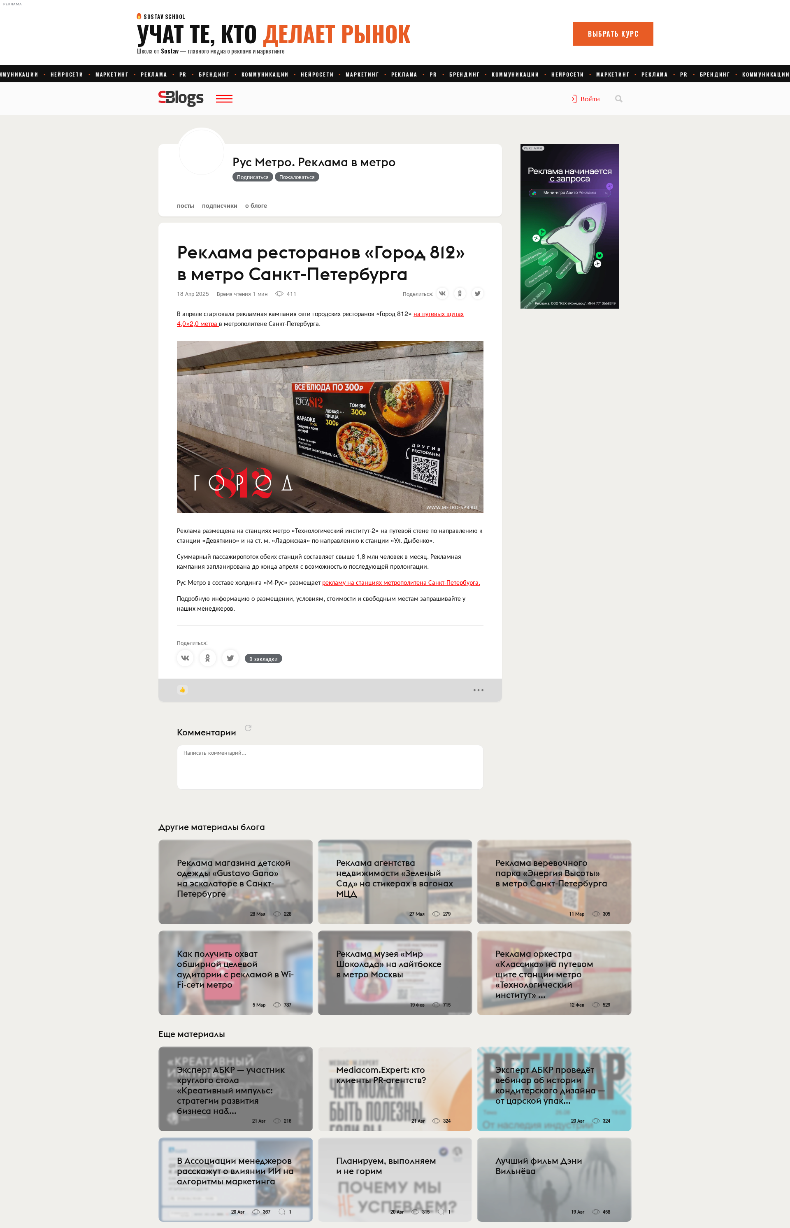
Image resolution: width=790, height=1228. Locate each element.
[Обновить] (248, 728)
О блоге (256, 205)
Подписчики (219, 205)
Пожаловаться (297, 176)
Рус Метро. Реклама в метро (314, 162)
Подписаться (253, 176)
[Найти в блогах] (619, 98)
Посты (185, 205)
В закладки (263, 658)
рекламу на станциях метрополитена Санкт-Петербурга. (401, 582)
